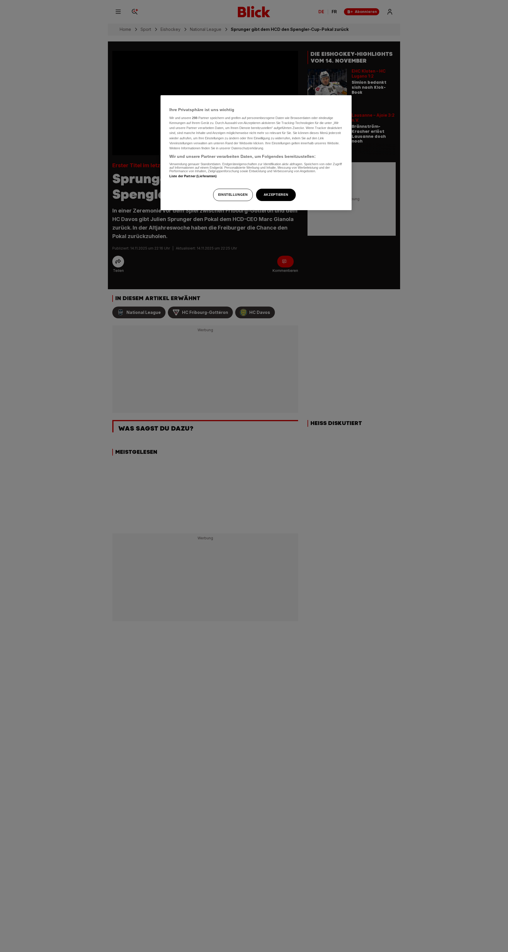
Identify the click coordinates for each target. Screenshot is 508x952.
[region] (256, 152)
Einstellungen (233, 194)
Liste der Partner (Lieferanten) (193, 176)
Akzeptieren (276, 194)
